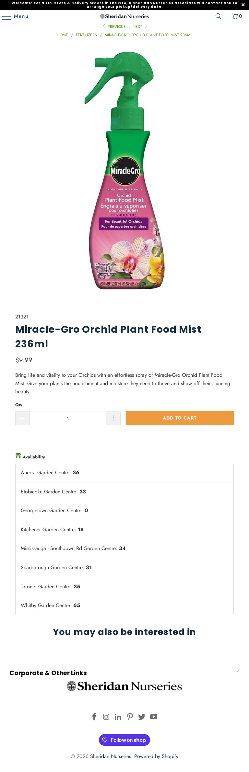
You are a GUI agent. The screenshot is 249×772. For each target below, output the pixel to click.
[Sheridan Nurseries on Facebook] (94, 717)
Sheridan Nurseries (110, 756)
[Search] (218, 16)
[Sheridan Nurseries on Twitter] (142, 717)
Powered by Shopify (156, 756)
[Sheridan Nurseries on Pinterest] (130, 717)
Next (138, 26)
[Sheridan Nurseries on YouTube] (154, 717)
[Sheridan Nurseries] (124, 16)
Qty (18, 405)
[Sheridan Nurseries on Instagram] (106, 717)
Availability (34, 457)
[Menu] (3, 16)
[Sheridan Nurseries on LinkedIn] (118, 717)
